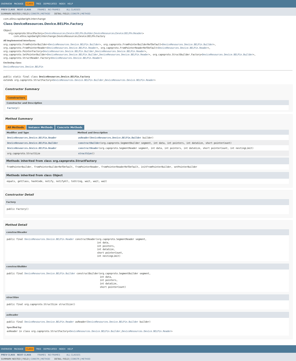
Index (62, 4)
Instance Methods (40, 127)
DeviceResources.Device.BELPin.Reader (118, 33)
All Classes (73, 9)
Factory (12, 108)
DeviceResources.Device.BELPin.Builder (69, 33)
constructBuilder (89, 143)
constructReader (88, 148)
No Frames (54, 9)
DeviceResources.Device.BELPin (23, 66)
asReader (83, 137)
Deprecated (50, 4)
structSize (85, 153)
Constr (35, 14)
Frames (42, 9)
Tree (38, 4)
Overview (6, 4)
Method (45, 14)
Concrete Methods (69, 127)
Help (70, 4)
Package (18, 4)
